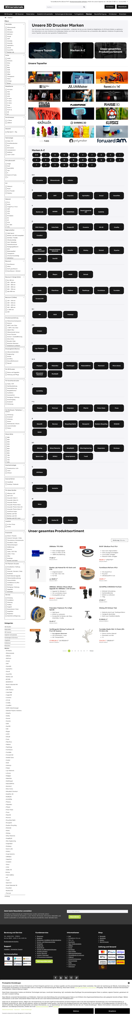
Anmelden (110, 7)
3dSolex (9, 29)
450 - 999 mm (11, 307)
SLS (8, 145)
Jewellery (10, 359)
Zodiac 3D (9, 869)
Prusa (7, 812)
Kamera (9, 323)
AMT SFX (10, 495)
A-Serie (9, 103)
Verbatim (8, 862)
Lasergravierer (11, 150)
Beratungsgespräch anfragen (78, 1)
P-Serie (9, 98)
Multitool (9, 152)
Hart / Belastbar (12, 242)
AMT (8, 38)
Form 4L (9, 110)
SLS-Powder (11, 191)
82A (8, 451)
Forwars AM (39, 298)
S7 (8, 114)
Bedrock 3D (9, 890)
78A (8, 455)
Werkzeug (10, 404)
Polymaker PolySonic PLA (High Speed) (60, 609)
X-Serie (9, 101)
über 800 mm (11, 291)
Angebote (7, 640)
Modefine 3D (9, 794)
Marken (7, 648)
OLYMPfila (9, 799)
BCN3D (8, 679)
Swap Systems (10, 854)
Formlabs (8, 752)
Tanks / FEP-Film (12, 551)
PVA (8, 222)
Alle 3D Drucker (104, 942)
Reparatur (10, 613)
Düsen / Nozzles (12, 536)
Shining (8, 833)
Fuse (8, 105)
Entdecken (8, 643)
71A (8, 457)
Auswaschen (11, 395)
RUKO (8, 830)
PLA (8, 202)
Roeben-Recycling (11, 825)
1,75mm (9, 120)
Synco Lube (9, 849)
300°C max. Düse (12, 325)
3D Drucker (8, 627)
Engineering (10, 354)
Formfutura (9, 749)
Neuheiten (103, 938)
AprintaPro (10, 45)
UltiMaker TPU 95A (56, 546)
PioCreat (55, 408)
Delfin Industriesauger (12, 708)
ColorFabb (9, 692)
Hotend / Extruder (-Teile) (14, 538)
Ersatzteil (10, 402)
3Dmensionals (11, 27)
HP (7, 877)
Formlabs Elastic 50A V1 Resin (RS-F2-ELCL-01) (112, 630)
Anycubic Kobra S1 (12, 500)
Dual (8, 166)
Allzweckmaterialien (13, 352)
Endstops (10, 558)
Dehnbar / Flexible (12, 238)
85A (8, 448)
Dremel (8, 718)
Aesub (9, 36)
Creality (8, 703)
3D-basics (10, 32)
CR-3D (8, 700)
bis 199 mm (10, 280)
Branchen (7, 645)
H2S (8, 96)
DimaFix (8, 713)
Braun (9, 83)
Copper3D (9, 695)
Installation (10, 600)
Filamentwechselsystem (14, 321)
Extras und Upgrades (13, 372)
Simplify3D (9, 838)
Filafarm (8, 744)
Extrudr (8, 736)
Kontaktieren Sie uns (74, 938)
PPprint (8, 807)
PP (8, 220)
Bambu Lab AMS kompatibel (15, 235)
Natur (9, 79)
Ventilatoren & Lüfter (13, 582)
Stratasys (8, 846)
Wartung (9, 419)
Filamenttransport (12, 545)
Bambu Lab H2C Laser (13, 518)
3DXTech (9, 34)
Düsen (9, 569)
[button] (119, 540)
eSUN (7, 734)
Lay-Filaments (10, 770)
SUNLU (8, 851)
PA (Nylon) (10, 215)
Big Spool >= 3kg (12, 132)
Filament (9, 186)
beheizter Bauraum (12, 343)
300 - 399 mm (11, 284)
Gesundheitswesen (12, 361)
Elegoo (8, 731)
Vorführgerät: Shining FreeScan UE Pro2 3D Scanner (61, 630)
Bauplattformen (11, 390)
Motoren (9, 549)
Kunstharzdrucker (12, 143)
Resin (9, 188)
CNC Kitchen (9, 689)
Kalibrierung (10, 547)
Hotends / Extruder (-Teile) (14, 571)
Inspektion (10, 611)
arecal (9, 47)
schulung (7, 896)
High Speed (10, 233)
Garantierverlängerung (13, 616)
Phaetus (8, 802)
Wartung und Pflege (13, 374)
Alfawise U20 (11, 493)
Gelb (8, 70)
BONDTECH (9, 682)
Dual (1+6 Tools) (11, 175)
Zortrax (70, 520)
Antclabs (9, 41)
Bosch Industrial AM (12, 684)
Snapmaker (9, 843)
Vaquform (9, 859)
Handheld (10, 482)
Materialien (8, 629)
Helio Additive (10, 875)
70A (8, 460)
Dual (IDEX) (10, 168)
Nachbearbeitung (12, 386)
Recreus (8, 817)
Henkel (8, 760)
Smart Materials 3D (11, 885)
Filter (8, 556)
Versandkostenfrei (56, 1)
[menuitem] (100, 14)
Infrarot (9, 473)
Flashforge (9, 747)
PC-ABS (9, 224)
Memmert (9, 786)
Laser (9, 470)
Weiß (8, 58)
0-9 (36, 155)
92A (8, 444)
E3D (7, 729)
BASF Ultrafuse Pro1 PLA (108, 546)
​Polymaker (70, 408)
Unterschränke (11, 580)
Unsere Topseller (45, 50)
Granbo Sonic (10, 757)
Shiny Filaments (10, 836)
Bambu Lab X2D (12, 513)
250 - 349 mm (11, 303)
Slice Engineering (11, 841)
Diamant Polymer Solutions (14, 710)
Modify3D (8, 796)
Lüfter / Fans (11, 554)
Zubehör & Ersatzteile (11, 635)
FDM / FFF (10, 141)
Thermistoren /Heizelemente (15, 540)
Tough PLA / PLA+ (12, 206)
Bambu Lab (10, 52)
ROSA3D (8, 828)
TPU (8, 213)
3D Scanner (10, 148)
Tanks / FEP (10, 384)
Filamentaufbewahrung (14, 578)
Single (9, 164)
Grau (8, 63)
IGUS (7, 763)
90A (8, 446)
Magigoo (8, 776)
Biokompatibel (11, 251)
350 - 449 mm (11, 305)
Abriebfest (10, 258)
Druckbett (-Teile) (12, 542)
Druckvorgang (11, 399)
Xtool (39, 520)
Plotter (9, 428)
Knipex (8, 768)
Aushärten (10, 393)
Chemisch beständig (13, 256)
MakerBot (9, 778)
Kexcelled (8, 888)
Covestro (8, 697)
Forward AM (9, 755)
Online (9, 526)
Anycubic (9, 43)
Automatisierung (12, 388)
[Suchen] (84, 7)
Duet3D (8, 726)
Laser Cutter (11, 154)
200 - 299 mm (11, 282)
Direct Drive (10, 339)
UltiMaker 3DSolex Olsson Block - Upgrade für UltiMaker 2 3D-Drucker (62, 587)
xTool (7, 867)
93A (8, 442)
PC (8, 218)
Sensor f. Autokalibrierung (14, 336)
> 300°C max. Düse (12, 327)
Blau (8, 67)
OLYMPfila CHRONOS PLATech (110, 587)
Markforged (9, 781)
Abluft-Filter (10, 330)
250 (8, 312)
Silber (9, 74)
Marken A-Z (77, 50)
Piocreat (8, 893)
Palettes (9, 193)
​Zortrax (8, 872)
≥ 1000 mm (10, 309)
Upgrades (10, 589)
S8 (8, 112)
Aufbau (9, 604)
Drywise (8, 721)
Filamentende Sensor (13, 332)
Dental (9, 356)
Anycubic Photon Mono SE (14, 507)
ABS (8, 209)
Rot (8, 65)
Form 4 (9, 107)
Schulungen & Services (11, 637)
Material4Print (10, 783)
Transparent (10, 76)
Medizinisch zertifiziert (13, 345)
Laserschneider (11, 426)
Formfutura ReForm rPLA (108, 567)
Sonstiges (10, 591)
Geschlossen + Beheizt (13, 271)
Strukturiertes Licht (12, 468)
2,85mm (9, 122)
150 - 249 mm (11, 300)
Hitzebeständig (11, 240)
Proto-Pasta (9, 809)
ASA (8, 211)
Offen (9, 266)
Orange (9, 81)
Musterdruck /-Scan (12, 609)
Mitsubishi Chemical (11, 791)
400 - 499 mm (11, 287)
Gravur (9, 421)
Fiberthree (9, 742)
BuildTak (8, 687)
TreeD (7, 880)
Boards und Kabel (12, 560)
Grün (8, 72)
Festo (7, 739)
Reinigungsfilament (12, 247)
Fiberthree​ (55, 290)
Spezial (9, 363)
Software (10, 585)
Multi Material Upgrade (13, 576)
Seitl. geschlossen (12, 269)
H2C (8, 92)
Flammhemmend (12, 244)
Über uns (71, 940)
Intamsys (8, 765)
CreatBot (8, 705)
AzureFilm (10, 50)
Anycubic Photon (12, 502)
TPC (8, 227)
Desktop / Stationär (12, 484)
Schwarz (9, 61)
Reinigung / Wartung (13, 397)
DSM (7, 723)
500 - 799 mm (11, 289)
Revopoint (9, 823)
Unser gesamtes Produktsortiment (110, 50)
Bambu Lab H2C (12, 516)
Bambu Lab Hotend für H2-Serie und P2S (62, 568)
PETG (8, 204)
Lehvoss (8, 773)
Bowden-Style (11, 341)
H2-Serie (9, 89)
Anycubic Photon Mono (14, 504)
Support (9, 607)
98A (8, 437)
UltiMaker (8, 856)
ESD (8, 249)
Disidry (8, 716)
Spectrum (9, 883)
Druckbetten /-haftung (13, 567)
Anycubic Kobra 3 (12, 498)
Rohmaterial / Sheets (13, 423)
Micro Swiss (9, 789)
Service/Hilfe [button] (123, 1)
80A (8, 453)
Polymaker (9, 804)
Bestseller (103, 936)
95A (8, 439)
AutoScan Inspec (12, 511)
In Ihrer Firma (11, 524)
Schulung (10, 598)
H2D (8, 94)
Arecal (8, 671)
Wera (7, 864)
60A (8, 462)
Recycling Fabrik (10, 820)
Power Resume (11, 334)
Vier (8, 170)
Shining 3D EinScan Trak (108, 608)
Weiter (92, 651)
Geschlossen (11, 264)
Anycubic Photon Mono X (14, 509)
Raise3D (8, 815)
